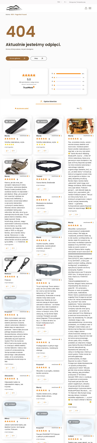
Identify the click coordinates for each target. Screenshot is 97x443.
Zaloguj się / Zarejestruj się (77, 2)
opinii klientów (29, 82)
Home (8, 14)
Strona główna (15, 58)
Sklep (36, 58)
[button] (41, 101)
